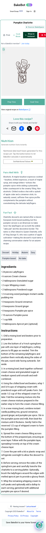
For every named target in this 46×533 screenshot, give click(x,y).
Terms (38, 511)
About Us (30, 511)
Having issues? (24, 506)
